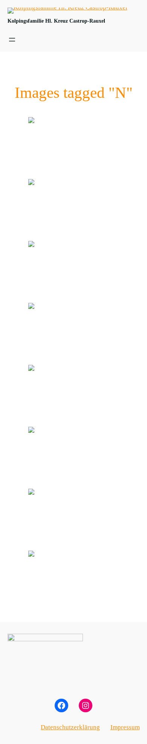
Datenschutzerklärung (70, 727)
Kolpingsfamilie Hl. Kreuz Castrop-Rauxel (56, 21)
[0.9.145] (73, 147)
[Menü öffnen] (12, 39)
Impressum (125, 727)
